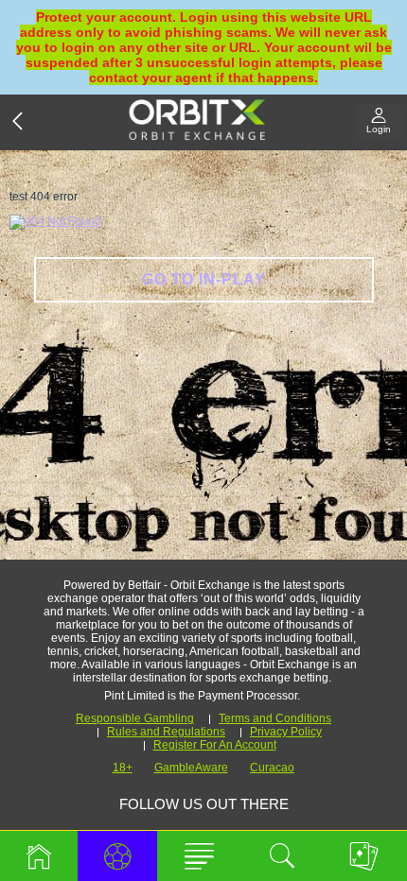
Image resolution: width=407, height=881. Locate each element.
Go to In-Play (204, 279)
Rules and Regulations (166, 731)
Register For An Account (214, 744)
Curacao (272, 767)
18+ (123, 767)
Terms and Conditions (275, 718)
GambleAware (191, 767)
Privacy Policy (286, 731)
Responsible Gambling (135, 718)
